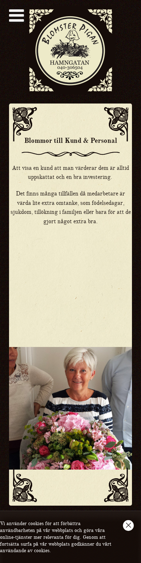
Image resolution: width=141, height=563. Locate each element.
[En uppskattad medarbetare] (70, 279)
